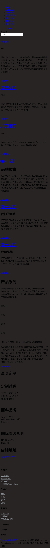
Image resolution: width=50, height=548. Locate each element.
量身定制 (10, 18)
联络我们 (10, 24)
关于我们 (10, 10)
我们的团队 (6, 479)
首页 (8, 7)
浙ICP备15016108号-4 (10, 540)
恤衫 (3, 497)
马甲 (3, 500)
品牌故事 (5, 476)
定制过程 (5, 514)
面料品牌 (5, 516)
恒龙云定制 (11, 15)
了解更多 (5, 81)
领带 (3, 503)
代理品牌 (5, 481)
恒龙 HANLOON (8, 457)
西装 (3, 494)
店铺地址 (10, 21)
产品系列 (10, 12)
